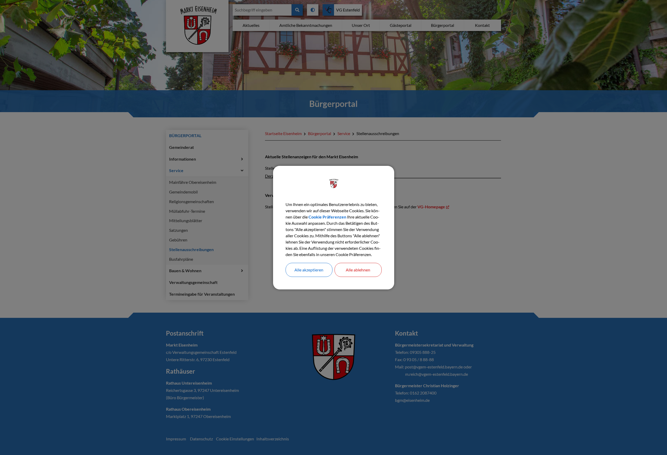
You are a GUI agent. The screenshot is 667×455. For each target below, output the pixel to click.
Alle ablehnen (358, 269)
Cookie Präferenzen (327, 216)
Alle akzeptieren (308, 269)
